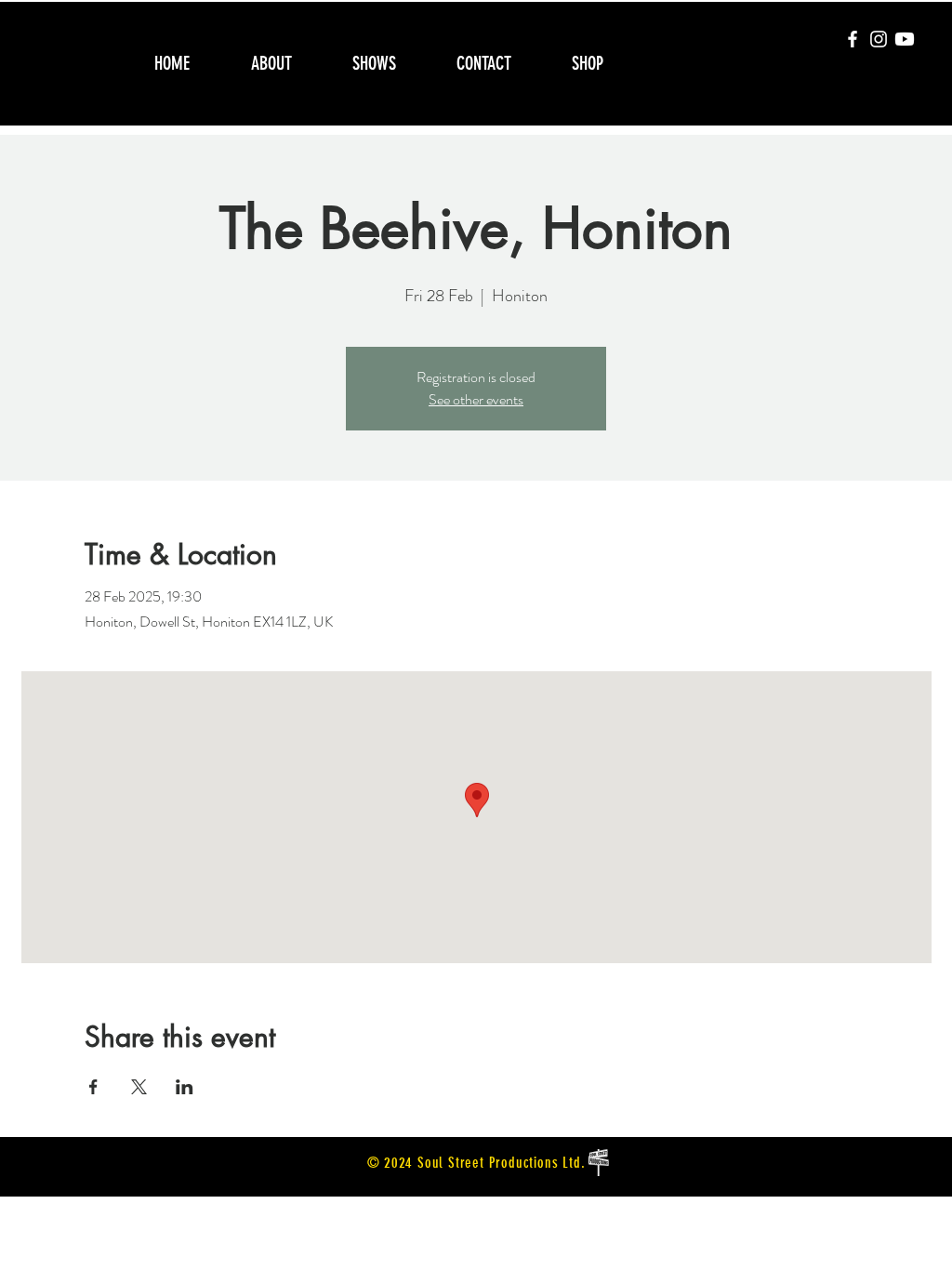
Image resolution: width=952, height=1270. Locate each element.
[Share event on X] (139, 1086)
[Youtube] (904, 39)
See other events (476, 399)
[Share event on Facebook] (93, 1086)
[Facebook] (852, 39)
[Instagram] (878, 39)
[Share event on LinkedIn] (184, 1086)
